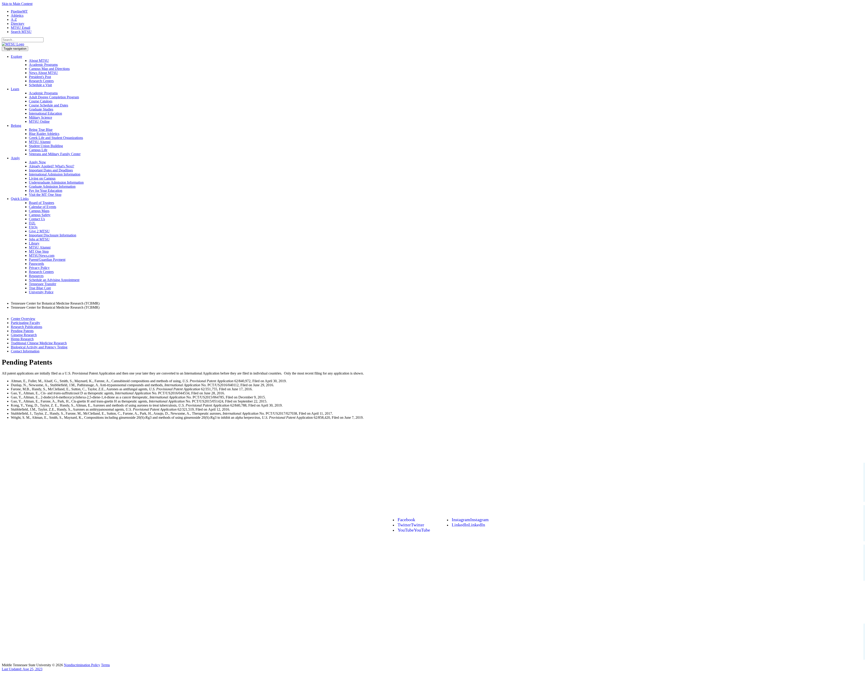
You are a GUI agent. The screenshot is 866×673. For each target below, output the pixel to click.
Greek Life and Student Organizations (56, 138)
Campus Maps (39, 211)
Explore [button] (16, 56)
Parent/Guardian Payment (47, 259)
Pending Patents (22, 331)
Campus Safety (40, 215)
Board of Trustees (41, 203)
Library (34, 243)
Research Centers (41, 81)
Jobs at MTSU (39, 239)
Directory (17, 23)
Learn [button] (15, 89)
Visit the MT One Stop (45, 195)
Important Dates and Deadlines (51, 170)
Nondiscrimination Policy (82, 665)
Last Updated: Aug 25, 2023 (22, 669)
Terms (105, 665)
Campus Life (38, 150)
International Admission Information (54, 174)
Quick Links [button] (20, 199)
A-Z (14, 19)
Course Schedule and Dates (48, 105)
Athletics (17, 15)
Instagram (470, 519)
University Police (41, 292)
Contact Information (25, 351)
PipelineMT (19, 11)
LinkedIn (468, 524)
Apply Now (37, 162)
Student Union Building (46, 146)
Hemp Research (22, 339)
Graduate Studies (41, 109)
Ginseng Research (24, 335)
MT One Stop (39, 251)
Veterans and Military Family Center (55, 154)
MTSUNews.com (41, 255)
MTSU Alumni (40, 142)
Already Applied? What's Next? (51, 166)
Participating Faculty (25, 323)
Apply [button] (15, 158)
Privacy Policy (39, 268)
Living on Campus (42, 178)
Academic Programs (43, 65)
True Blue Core (40, 288)
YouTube (414, 529)
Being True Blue (41, 130)
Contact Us (37, 219)
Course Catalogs (40, 101)
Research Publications (26, 327)
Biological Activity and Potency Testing (39, 347)
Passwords (36, 264)
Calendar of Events (42, 207)
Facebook (406, 519)
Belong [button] (16, 125)
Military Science (40, 117)
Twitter (411, 524)
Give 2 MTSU (39, 231)
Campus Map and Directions (49, 69)
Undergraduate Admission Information (56, 182)
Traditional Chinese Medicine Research (39, 343)
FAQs (33, 227)
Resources (36, 276)
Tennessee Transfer (42, 284)
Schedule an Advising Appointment (54, 280)
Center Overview (23, 319)
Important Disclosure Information (52, 235)
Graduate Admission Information (52, 186)
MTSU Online (39, 121)
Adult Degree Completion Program (54, 97)
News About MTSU (43, 73)
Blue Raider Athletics (44, 134)
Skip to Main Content (17, 4)
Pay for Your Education (45, 190)
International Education (45, 113)
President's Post (40, 77)
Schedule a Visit (40, 85)
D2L (32, 223)
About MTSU (39, 60)
